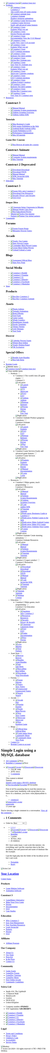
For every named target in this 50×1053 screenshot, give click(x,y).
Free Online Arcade (13, 980)
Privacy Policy (11, 1036)
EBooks (20, 313)
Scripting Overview (26, 112)
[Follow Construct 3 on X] (17, 277)
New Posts (20, 263)
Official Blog (26, 260)
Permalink (14, 862)
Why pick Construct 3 (26, 191)
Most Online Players (26, 248)
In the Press (10, 959)
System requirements (28, 110)
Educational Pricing (23, 212)
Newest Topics (26, 231)
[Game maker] (21, 369)
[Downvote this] (33, 767)
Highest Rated (24, 345)
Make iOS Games (39, 524)
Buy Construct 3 (22, 297)
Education (10, 181)
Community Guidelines (15, 982)
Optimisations (27, 133)
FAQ (19, 198)
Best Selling (23, 343)
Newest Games (22, 243)
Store (8, 286)
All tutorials (20, 135)
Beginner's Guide (23, 124)
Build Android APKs (27, 128)
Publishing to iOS (24, 131)
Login (15, 364)
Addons (21, 309)
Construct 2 (26, 560)
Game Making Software (15, 888)
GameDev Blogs (12, 978)
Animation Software (13, 891)
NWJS (23, 172)
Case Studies (11, 911)
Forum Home (23, 229)
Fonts (18, 316)
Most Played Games (29, 246)
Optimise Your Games (40, 527)
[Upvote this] (13, 767)
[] (11, 827)
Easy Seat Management (15, 923)
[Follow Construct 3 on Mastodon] (20, 284)
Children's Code (12, 1038)
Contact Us (15, 742)
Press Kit (9, 957)
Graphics (21, 320)
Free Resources (27, 193)
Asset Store (15, 653)
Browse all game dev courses (27, 145)
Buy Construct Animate (25, 299)
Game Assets (11, 971)
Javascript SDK (23, 176)
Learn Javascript (12, 927)
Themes (21, 327)
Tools (18, 331)
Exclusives (20, 347)
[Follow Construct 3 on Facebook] (20, 282)
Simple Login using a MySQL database (21, 783)
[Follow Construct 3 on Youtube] (19, 275)
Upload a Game (24, 250)
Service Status (11, 1042)
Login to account (23, 744)
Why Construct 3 (12, 921)
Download (25, 170)
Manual (21, 108)
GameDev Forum (12, 973)
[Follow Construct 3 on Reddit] (19, 273)
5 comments (15, 774)
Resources (10, 98)
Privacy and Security (27, 195)
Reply (13, 864)
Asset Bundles (24, 358)
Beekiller (14, 834)
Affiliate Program (12, 943)
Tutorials (19, 159)
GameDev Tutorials (13, 975)
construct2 (15, 800)
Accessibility (11, 1040)
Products (9, 5)
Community (10, 218)
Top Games (23, 241)
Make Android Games (40, 522)
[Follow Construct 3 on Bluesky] (19, 280)
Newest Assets (25, 341)
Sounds (25, 322)
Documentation (12, 907)
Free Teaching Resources (15, 925)
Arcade (14, 698)
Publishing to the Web (30, 126)
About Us (9, 953)
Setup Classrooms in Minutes (32, 207)
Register (9, 364)
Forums (14, 678)
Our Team (10, 955)
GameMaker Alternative (15, 900)
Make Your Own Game (15, 902)
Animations (23, 311)
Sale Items (20, 360)
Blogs (13, 727)
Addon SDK (24, 115)
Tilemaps (20, 329)
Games (20, 318)
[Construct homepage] (21, 3)
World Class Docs (25, 209)
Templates (22, 324)
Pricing (8, 904)
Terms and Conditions (14, 1033)
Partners (9, 929)
